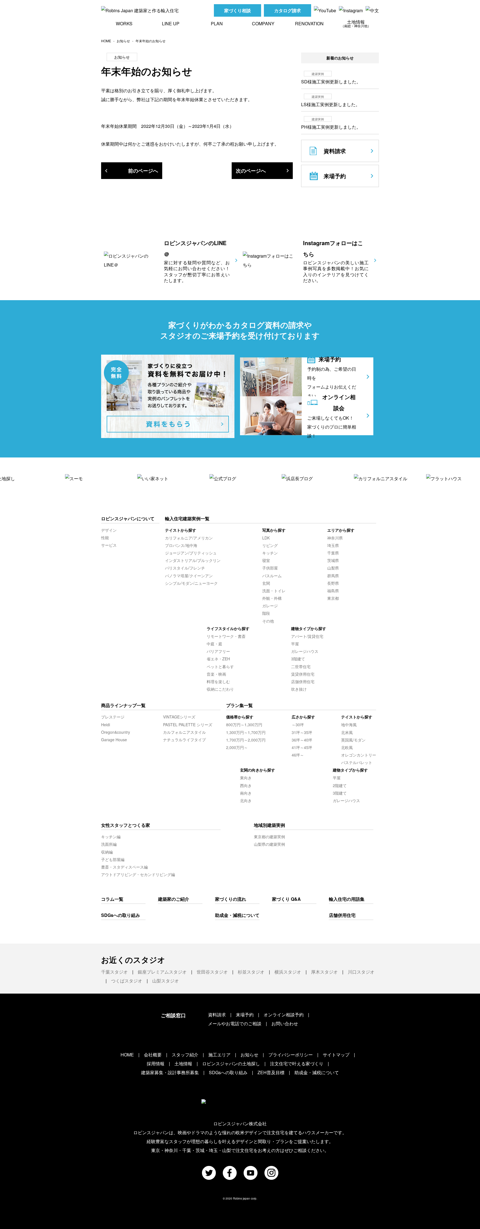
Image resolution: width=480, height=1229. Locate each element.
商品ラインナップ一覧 (123, 705)
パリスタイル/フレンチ (185, 568)
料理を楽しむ (218, 681)
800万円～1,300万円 (244, 724)
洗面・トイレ (274, 590)
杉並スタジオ (251, 972)
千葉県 (333, 553)
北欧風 (347, 747)
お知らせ (123, 40)
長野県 (333, 583)
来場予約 (245, 1014)
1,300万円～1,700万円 (246, 732)
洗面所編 (109, 844)
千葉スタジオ (114, 972)
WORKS (124, 23)
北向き (246, 800)
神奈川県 (335, 538)
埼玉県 (333, 545)
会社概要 (153, 1054)
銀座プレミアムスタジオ (162, 972)
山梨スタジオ (165, 980)
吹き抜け (299, 689)
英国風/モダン (353, 740)
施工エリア (219, 1054)
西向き (246, 785)
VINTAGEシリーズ (179, 717)
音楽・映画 (216, 674)
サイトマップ (336, 1054)
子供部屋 (270, 568)
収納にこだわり (220, 689)
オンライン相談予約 (284, 1014)
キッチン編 (111, 836)
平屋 (295, 643)
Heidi (105, 724)
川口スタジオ (361, 972)
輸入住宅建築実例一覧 (187, 518)
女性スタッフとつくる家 (125, 825)
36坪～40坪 (302, 740)
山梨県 (333, 568)
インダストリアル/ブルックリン (193, 560)
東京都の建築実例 (269, 836)
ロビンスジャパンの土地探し (231, 1063)
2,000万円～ (237, 747)
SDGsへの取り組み (120, 915)
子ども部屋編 (112, 859)
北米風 (347, 732)
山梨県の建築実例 (269, 844)
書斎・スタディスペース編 (124, 867)
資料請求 (217, 1014)
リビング (270, 545)
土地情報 (356, 23)
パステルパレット (356, 762)
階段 (266, 613)
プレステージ (112, 717)
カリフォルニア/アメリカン (189, 538)
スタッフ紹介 (185, 1054)
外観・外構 (272, 598)
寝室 (266, 560)
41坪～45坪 (302, 747)
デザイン (109, 530)
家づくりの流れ (230, 899)
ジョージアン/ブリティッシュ (191, 553)
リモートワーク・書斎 (226, 636)
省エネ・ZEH (218, 658)
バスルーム (272, 575)
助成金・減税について (237, 915)
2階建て (340, 785)
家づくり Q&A (286, 899)
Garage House (114, 739)
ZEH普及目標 (271, 1072)
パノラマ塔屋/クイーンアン (189, 575)
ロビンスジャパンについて (127, 518)
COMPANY (263, 23)
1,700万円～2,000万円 (246, 740)
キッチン (270, 553)
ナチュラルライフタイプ (184, 739)
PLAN (217, 23)
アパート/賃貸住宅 (307, 636)
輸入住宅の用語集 (346, 899)
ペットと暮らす (220, 666)
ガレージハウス (304, 651)
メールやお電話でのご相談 (234, 1023)
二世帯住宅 (301, 666)
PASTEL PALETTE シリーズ (187, 724)
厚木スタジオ (324, 972)
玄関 (266, 583)
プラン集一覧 (239, 705)
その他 (268, 621)
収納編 (107, 852)
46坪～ (298, 755)
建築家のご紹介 (173, 899)
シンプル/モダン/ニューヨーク (191, 583)
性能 (105, 537)
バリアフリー (218, 651)
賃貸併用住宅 (302, 674)
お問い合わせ (284, 1023)
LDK (266, 538)
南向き (246, 793)
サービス (109, 545)
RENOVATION (309, 23)
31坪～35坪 (302, 732)
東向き (246, 777)
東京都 (333, 598)
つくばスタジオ (126, 980)
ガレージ (270, 605)
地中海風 (349, 724)
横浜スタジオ (287, 972)
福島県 (333, 590)
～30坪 (298, 724)
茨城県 (333, 560)
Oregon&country (115, 732)
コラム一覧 (112, 899)
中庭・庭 (214, 643)
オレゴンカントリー (358, 755)
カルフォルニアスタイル (184, 732)
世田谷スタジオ (212, 972)
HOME (106, 40)
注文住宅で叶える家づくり (296, 1063)
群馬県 (333, 575)
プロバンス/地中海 (181, 545)
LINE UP (170, 23)
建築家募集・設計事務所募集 (170, 1072)
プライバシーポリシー (290, 1054)
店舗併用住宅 (302, 681)
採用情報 (155, 1063)
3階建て (298, 658)
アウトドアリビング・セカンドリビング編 (138, 874)
